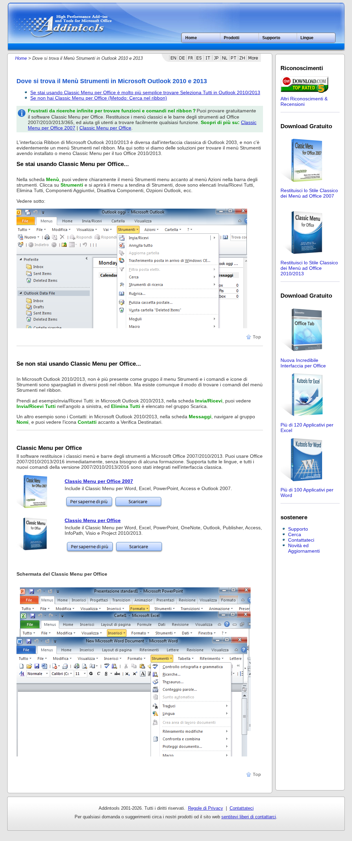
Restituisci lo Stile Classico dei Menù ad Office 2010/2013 (309, 268)
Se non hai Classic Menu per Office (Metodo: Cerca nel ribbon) (98, 98)
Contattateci (301, 540)
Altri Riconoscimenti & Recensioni (304, 101)
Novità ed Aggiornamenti (304, 548)
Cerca (294, 534)
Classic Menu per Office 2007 (99, 481)
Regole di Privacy (205, 808)
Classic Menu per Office (105, 128)
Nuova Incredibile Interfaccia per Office (303, 362)
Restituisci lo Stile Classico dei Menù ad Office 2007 (309, 193)
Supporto (298, 529)
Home (191, 37)
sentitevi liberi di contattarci (248, 816)
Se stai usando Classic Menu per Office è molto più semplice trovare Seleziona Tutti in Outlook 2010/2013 (145, 92)
